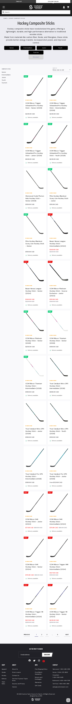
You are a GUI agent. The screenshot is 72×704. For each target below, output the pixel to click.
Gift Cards (38, 685)
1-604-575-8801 (62, 672)
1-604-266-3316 (65, 669)
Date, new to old (58, 70)
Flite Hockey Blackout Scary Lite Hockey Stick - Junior (59, 198)
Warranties (38, 682)
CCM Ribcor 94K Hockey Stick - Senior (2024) (33, 566)
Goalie (4, 672)
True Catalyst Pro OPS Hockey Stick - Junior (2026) (58, 476)
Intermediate (6, 75)
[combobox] (36, 12)
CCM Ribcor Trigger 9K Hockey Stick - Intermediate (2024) (34, 614)
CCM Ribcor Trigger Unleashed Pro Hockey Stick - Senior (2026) (34, 105)
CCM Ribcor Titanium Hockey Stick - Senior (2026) (58, 340)
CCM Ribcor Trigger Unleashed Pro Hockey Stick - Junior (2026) (34, 153)
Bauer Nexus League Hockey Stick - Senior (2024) (33, 291)
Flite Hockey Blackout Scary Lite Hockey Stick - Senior (34, 243)
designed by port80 (36, 696)
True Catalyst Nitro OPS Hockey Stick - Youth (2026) (59, 431)
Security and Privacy (18, 683)
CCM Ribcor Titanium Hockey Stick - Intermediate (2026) (33, 386)
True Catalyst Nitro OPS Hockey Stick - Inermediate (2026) (59, 386)
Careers (14, 687)
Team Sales (3, 682)
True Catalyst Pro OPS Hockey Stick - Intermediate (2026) (34, 476)
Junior (4, 77)
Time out (19, 1)
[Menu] (4, 7)
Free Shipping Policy (41, 669)
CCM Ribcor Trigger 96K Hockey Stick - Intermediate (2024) (59, 566)
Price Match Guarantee (38, 673)
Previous (27, 634)
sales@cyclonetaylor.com (60, 687)
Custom (4, 82)
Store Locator (16, 672)
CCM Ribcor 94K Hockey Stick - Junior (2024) (33, 521)
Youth (4, 80)
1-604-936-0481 (58, 677)
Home (5, 18)
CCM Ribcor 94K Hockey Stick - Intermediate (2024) (58, 521)
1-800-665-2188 (64, 683)
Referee (4, 678)
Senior (4, 72)
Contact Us (15, 675)
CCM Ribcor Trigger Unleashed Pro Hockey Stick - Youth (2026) (58, 153)
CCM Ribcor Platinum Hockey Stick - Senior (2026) (33, 340)
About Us (15, 669)
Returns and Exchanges (38, 678)
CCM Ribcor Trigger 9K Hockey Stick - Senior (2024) (58, 614)
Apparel (4, 669)
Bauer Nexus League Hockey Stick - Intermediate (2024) (58, 243)
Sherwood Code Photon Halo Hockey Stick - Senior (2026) (34, 198)
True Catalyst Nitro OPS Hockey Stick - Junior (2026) (34, 431)
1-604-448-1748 (64, 680)
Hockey (4, 675)
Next (67, 634)
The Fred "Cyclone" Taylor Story (20, 679)
